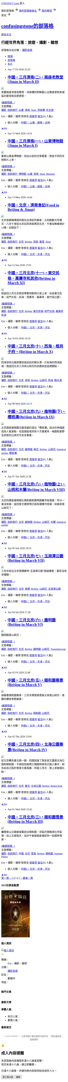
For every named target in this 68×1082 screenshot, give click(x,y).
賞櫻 (28, 589)
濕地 (28, 380)
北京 (21, 241)
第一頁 (5, 878)
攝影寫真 (27, 50)
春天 (28, 786)
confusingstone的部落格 (27, 26)
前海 (3, 315)
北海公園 (36, 786)
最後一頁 (28, 878)
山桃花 (43, 380)
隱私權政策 (56, 1036)
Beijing (29, 241)
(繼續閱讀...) (8, 102)
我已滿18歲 (8, 1077)
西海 (51, 380)
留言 (40, 116)
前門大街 (49, 311)
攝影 (4, 110)
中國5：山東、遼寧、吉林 (35, 122)
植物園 (29, 449)
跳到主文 (6, 34)
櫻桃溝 (13, 453)
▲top (4, 128)
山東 (21, 110)
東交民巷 (38, 311)
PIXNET (14, 1036)
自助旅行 (12, 110)
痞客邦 (33, 116)
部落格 (11, 60)
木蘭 (53, 522)
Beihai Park (56, 786)
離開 (18, 1077)
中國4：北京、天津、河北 (35, 254)
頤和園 (37, 713)
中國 (21, 853)
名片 (10, 64)
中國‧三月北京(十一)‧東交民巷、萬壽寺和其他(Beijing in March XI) (33, 278)
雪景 (34, 853)
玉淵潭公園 (54, 589)
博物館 (23, 174)
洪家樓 (41, 110)
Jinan (34, 110)
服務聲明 (34, 1039)
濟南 (28, 110)
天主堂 (50, 110)
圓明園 (37, 649)
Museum (50, 174)
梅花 (36, 449)
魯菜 (42, 241)
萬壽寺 (59, 311)
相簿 (10, 56)
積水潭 (58, 380)
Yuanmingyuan (58, 649)
